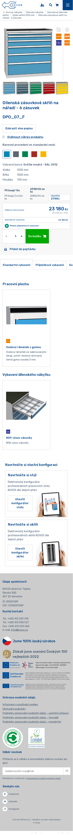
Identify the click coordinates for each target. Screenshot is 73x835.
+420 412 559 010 (18, 618)
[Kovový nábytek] (12, 5)
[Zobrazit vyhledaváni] (50, 5)
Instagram (14, 809)
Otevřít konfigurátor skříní (20, 552)
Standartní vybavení (16, 265)
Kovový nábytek (13, 12)
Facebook (14, 794)
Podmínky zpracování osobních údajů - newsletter (32, 721)
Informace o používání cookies (20, 704)
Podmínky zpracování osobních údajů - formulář (31, 717)
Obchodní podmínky (14, 708)
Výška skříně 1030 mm (23, 15)
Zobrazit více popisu (19, 128)
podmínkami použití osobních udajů (44, 778)
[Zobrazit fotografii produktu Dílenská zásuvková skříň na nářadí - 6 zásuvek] (28, 77)
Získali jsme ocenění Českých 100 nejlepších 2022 (40, 654)
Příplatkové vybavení (50, 265)
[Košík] (57, 5)
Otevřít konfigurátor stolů (20, 503)
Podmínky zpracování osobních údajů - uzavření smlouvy (36, 713)
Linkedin (13, 801)
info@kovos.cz (19, 629)
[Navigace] (68, 5)
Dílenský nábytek (34, 12)
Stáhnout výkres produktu (25, 137)
